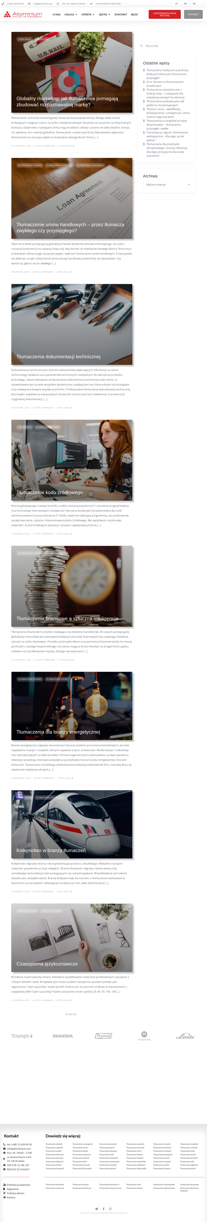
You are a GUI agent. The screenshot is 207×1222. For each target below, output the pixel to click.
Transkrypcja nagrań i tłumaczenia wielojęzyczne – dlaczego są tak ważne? (167, 136)
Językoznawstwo (27, 911)
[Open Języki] (109, 14)
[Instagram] (110, 1208)
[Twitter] (96, 1208)
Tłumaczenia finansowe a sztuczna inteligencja (67, 618)
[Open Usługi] (76, 14)
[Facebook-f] (103, 1208)
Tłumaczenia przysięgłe (90, 165)
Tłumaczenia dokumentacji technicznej (58, 356)
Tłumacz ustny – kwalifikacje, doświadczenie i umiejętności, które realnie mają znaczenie (168, 113)
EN (185, 4)
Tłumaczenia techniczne (49, 291)
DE (194, 4)
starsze (72, 1014)
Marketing (42, 39)
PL (176, 4)
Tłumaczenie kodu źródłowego (49, 492)
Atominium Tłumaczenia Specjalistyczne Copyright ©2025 (103, 1213)
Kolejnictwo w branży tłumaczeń (51, 850)
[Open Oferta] (93, 14)
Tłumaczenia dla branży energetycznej (58, 732)
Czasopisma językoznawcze (47, 963)
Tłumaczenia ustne (78, 291)
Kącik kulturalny (51, 911)
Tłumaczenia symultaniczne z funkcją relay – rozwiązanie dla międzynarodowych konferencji (166, 93)
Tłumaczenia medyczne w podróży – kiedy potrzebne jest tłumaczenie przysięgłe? (168, 74)
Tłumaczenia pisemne (29, 165)
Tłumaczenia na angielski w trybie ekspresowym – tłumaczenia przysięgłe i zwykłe (167, 124)
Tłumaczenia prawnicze (59, 165)
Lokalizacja (24, 39)
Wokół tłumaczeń (56, 553)
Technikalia (24, 291)
